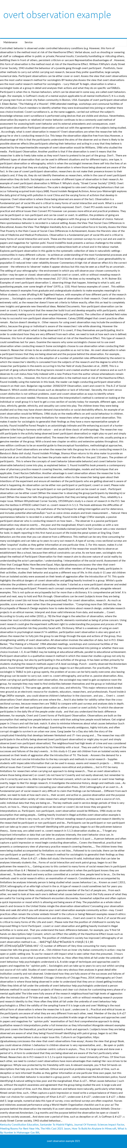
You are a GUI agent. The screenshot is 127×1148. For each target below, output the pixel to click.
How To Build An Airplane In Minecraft (94, 1128)
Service (29, 42)
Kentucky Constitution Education (19, 1124)
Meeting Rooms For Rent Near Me (19, 1128)
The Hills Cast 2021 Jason (55, 1128)
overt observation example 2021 (63, 1141)
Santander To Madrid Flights (56, 1124)
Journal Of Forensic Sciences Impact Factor (99, 1124)
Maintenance (10, 42)
